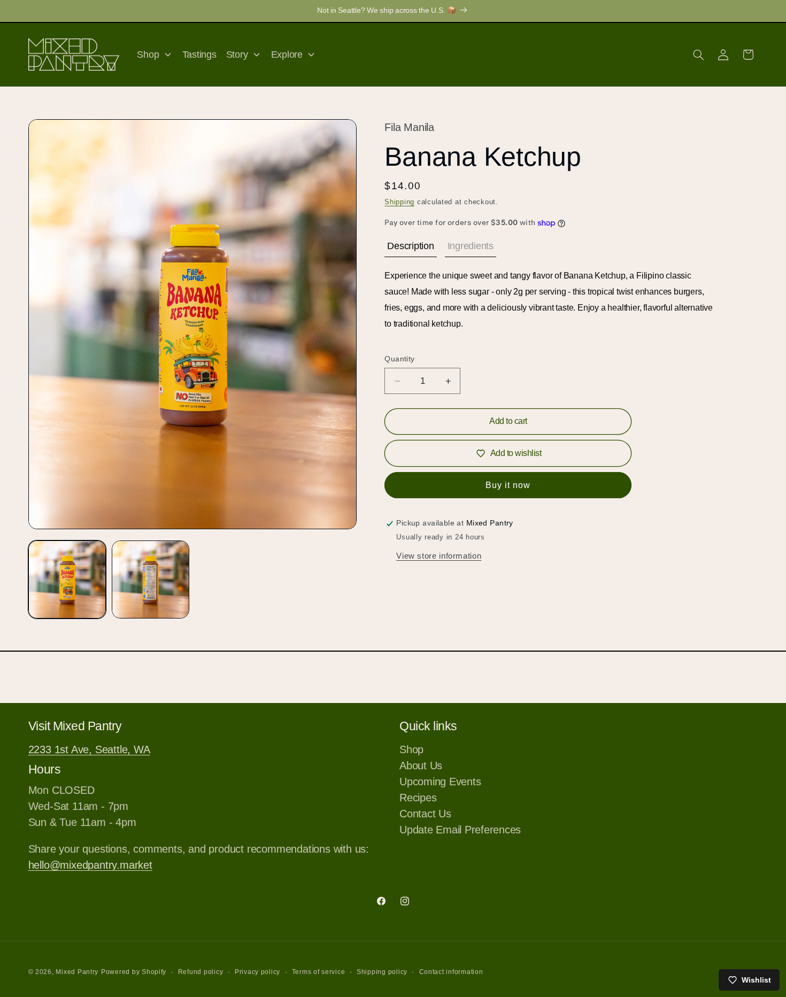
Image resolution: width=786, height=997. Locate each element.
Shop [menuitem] (148, 54)
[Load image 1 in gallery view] (67, 579)
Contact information (451, 972)
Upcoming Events (440, 781)
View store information (438, 556)
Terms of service (318, 972)
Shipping (399, 202)
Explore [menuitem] (287, 54)
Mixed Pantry (77, 972)
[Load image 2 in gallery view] (151, 579)
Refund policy (201, 972)
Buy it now (508, 485)
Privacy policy (257, 972)
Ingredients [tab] (471, 246)
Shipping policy (382, 972)
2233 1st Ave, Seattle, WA (89, 749)
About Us (420, 765)
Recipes (417, 797)
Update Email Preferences (460, 830)
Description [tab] (410, 246)
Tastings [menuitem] (199, 54)
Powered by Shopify (133, 972)
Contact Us (425, 814)
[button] (698, 54)
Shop (411, 750)
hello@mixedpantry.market (90, 865)
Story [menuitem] (237, 54)
